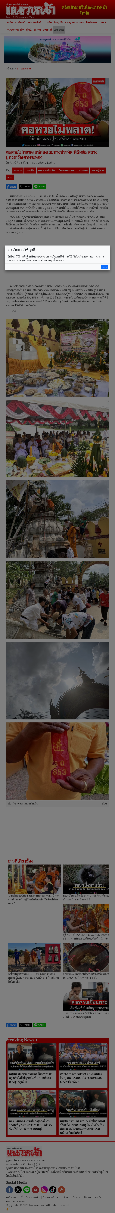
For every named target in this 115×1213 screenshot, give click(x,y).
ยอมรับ (105, 267)
